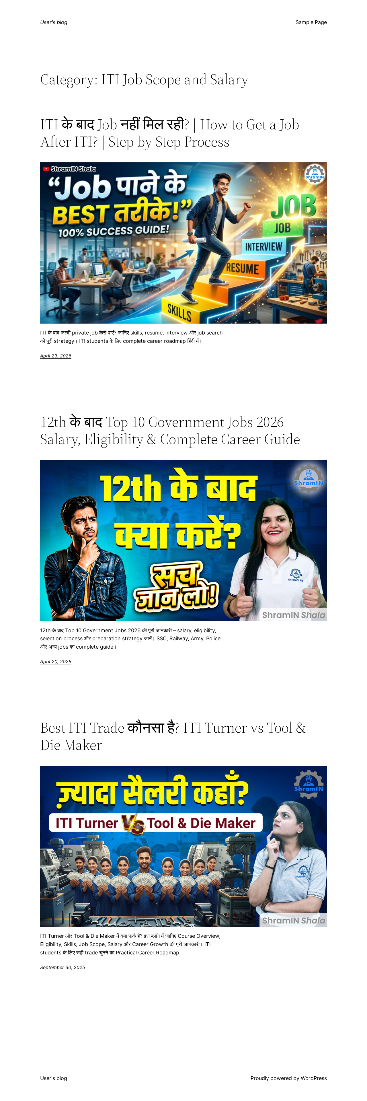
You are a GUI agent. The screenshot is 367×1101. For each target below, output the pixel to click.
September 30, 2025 (62, 967)
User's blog (53, 22)
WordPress (314, 1078)
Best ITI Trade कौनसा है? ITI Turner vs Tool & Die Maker (173, 736)
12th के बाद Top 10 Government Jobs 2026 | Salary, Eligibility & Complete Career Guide (170, 430)
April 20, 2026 (55, 661)
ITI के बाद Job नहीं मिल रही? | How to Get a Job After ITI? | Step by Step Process (169, 133)
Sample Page (311, 22)
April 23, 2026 (55, 356)
